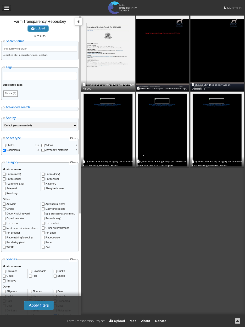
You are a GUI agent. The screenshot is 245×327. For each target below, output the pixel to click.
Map (133, 321)
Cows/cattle (39, 271)
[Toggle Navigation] (6, 8)
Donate (160, 321)
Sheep (61, 275)
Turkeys (11, 280)
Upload (40, 28)
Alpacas (37, 291)
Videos (49, 145)
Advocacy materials (56, 149)
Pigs (35, 275)
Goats (10, 275)
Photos (10, 145)
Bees (60, 291)
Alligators (11, 291)
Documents (13, 149)
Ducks (61, 271)
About (145, 321)
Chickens (11, 271)
